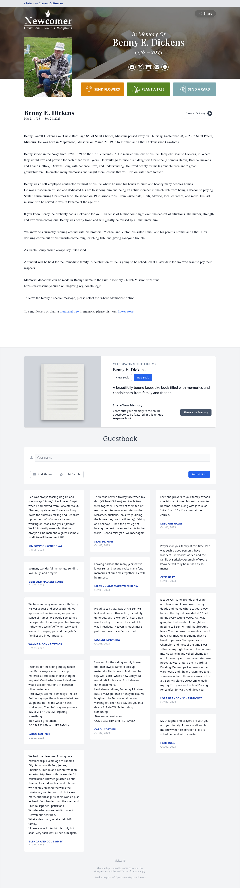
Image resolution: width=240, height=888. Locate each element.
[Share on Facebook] (132, 67)
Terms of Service (130, 871)
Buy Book (143, 377)
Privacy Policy (109, 871)
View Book (122, 377)
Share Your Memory (196, 412)
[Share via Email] (156, 67)
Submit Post (199, 474)
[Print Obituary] (165, 67)
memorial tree (69, 311)
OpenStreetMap (124, 877)
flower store (126, 311)
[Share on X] (140, 67)
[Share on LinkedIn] (148, 67)
